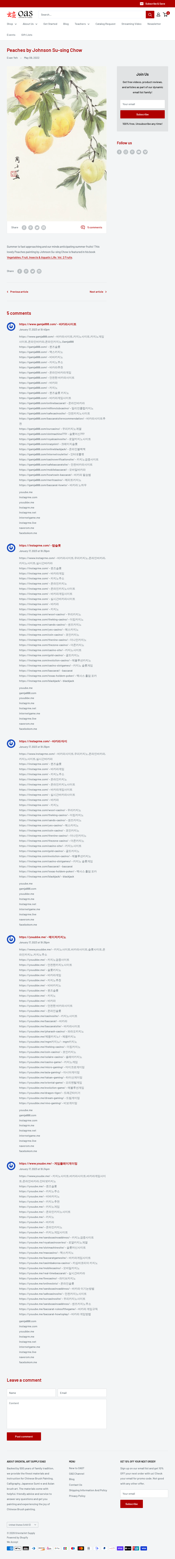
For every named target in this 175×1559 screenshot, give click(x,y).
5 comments (95, 227)
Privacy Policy (77, 1495)
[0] (165, 14)
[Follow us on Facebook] (119, 151)
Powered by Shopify (17, 1537)
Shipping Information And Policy (88, 1490)
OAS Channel (76, 1473)
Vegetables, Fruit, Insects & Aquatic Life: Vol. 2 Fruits (39, 257)
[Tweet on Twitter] (37, 227)
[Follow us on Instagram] (125, 151)
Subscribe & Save (155, 3)
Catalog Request (106, 23)
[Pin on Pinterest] (30, 227)
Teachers (80, 23)
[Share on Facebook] (24, 227)
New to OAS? (76, 1468)
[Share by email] (43, 227)
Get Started (50, 23)
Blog (66, 23)
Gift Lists (26, 34)
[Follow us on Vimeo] (145, 151)
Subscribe (142, 114)
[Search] (150, 14)
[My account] (158, 14)
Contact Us (75, 1484)
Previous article (19, 291)
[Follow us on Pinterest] (132, 151)
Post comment (24, 1436)
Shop (10, 23)
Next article (96, 291)
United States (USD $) (20, 1524)
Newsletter (154, 23)
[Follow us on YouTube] (138, 151)
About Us (28, 23)
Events (11, 34)
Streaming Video (132, 23)
